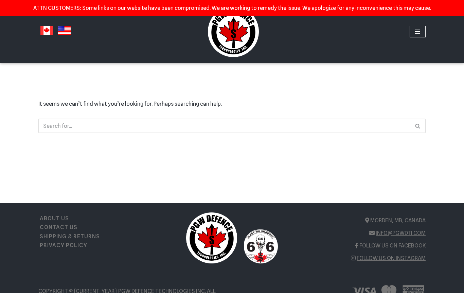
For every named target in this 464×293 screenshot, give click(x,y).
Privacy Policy (63, 245)
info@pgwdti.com (401, 233)
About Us (54, 218)
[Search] (418, 126)
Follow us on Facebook (392, 245)
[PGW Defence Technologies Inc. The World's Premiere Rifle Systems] (233, 31)
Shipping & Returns (70, 236)
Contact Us (58, 227)
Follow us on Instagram (391, 258)
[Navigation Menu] (418, 31)
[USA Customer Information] (64, 35)
